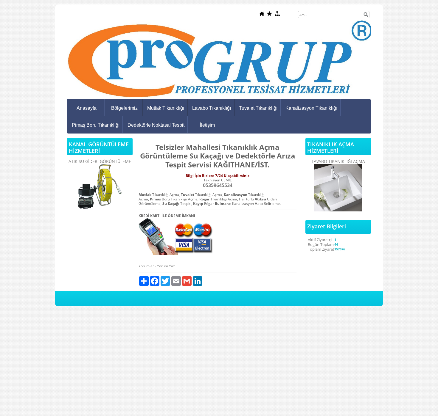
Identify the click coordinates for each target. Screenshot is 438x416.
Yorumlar (146, 266)
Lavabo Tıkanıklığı (211, 108)
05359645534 (217, 185)
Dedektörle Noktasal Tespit (156, 125)
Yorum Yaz (166, 266)
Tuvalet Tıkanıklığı (258, 108)
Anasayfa (87, 108)
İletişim (207, 125)
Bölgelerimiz (124, 108)
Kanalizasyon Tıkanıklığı (311, 108)
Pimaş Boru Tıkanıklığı (95, 125)
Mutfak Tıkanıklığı (165, 108)
